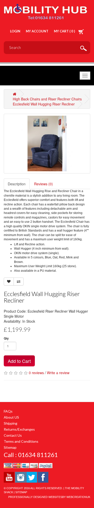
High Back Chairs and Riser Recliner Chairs (47, 98)
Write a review (58, 372)
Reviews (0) (43, 183)
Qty (6, 338)
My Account (37, 31)
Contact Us (13, 435)
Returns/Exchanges (19, 429)
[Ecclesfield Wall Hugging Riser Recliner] (47, 144)
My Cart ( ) (65, 31)
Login (15, 31)
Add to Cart (19, 361)
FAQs (8, 411)
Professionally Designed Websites (35, 496)
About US (11, 417)
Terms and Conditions (21, 441)
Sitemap (10, 447)
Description (17, 183)
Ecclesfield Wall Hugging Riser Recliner (44, 103)
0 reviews (36, 372)
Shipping (10, 423)
